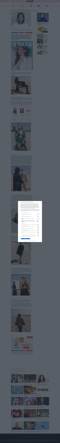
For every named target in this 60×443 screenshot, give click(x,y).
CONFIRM (25, 238)
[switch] (38, 214)
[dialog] (30, 221)
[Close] (40, 202)
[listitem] (30, 223)
